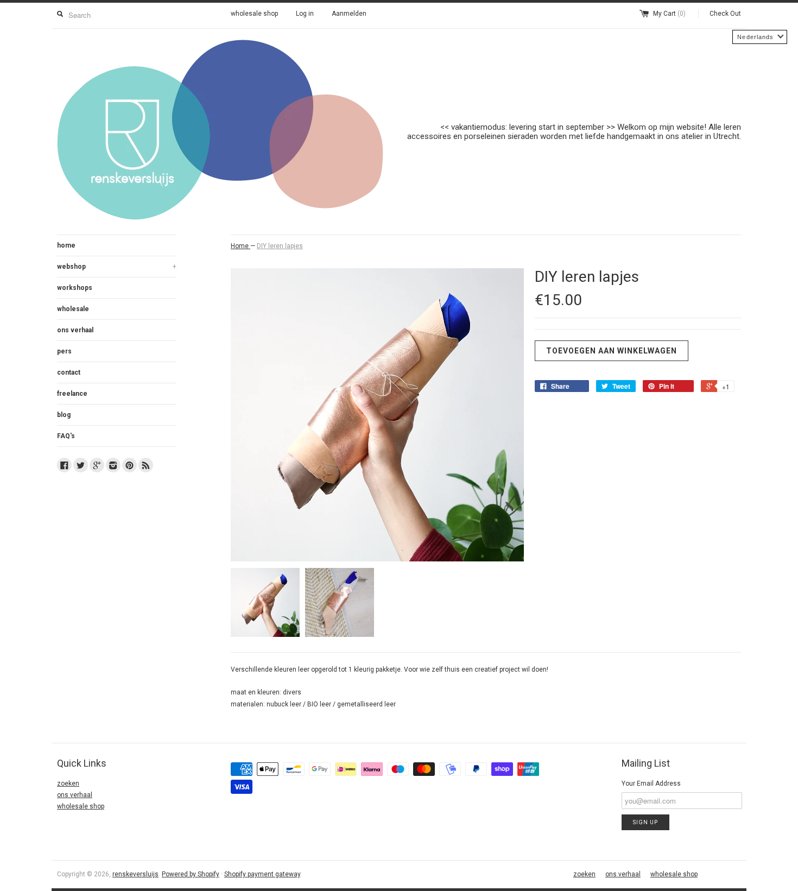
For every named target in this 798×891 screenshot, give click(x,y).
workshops (74, 288)
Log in (305, 13)
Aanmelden (349, 13)
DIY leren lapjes (280, 246)
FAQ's (66, 436)
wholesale (73, 309)
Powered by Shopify (190, 874)
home (66, 245)
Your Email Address (651, 783)
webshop (116, 266)
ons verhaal (75, 330)
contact (68, 372)
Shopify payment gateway (262, 874)
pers (64, 351)
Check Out (725, 13)
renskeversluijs (135, 874)
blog (64, 415)
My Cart (669, 13)
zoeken (68, 783)
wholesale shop (254, 13)
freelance (72, 393)
